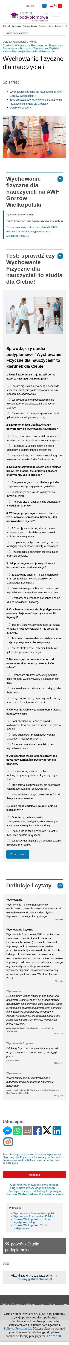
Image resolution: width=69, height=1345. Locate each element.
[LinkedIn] (57, 1133)
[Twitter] (47, 1132)
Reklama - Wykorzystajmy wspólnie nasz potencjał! (23, 1304)
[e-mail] (27, 1133)
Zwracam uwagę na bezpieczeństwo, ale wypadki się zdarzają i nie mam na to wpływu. (33, 590)
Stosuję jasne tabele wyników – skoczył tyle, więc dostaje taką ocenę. (32, 832)
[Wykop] (8, 1144)
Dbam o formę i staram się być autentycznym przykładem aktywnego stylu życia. (32, 775)
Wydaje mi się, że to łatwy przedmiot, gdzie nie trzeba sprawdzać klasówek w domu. (34, 457)
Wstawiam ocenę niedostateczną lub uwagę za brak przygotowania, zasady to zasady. (30, 403)
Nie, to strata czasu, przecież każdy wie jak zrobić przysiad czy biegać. (32, 650)
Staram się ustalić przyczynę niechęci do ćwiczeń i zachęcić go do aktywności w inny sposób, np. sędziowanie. (33, 389)
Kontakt (52, 1304)
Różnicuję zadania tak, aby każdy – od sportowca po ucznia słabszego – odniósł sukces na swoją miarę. (31, 532)
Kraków (57, 26)
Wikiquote (58, 1033)
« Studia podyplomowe (16, 32)
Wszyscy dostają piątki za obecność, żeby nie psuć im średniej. (34, 842)
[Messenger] (7, 1133)
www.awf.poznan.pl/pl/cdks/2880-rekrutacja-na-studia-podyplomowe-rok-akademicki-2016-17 (32, 231)
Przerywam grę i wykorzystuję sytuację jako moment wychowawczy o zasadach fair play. (33, 678)
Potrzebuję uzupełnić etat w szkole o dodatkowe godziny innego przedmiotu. (30, 447)
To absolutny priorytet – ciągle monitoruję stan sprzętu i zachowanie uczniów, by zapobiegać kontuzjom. (33, 578)
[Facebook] (37, 1133)
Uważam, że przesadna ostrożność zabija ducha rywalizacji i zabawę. (33, 599)
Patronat (64, 1304)
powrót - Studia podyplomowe (22, 1245)
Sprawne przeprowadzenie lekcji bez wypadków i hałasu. (30, 746)
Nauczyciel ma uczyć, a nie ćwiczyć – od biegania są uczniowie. (33, 796)
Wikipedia (58, 920)
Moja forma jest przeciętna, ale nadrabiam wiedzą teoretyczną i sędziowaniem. (33, 786)
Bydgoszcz (16, 26)
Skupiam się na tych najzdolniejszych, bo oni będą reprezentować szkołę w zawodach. (33, 544)
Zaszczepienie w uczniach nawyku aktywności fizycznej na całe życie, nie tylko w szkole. (34, 724)
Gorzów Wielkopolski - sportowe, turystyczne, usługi (32, 1221)
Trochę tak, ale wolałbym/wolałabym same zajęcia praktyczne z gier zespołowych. (34, 640)
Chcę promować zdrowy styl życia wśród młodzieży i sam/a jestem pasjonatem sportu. (33, 438)
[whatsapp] (17, 1133)
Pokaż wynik (18, 854)
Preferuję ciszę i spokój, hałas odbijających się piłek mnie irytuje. (34, 503)
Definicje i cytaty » (20, 107)
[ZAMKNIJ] (55, 1336)
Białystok (6, 26)
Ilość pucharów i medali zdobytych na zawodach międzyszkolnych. (31, 736)
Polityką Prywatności (17, 1328)
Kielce (50, 26)
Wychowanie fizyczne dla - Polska (33, 1216)
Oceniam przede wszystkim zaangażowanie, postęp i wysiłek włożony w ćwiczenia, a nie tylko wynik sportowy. (32, 821)
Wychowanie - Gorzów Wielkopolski (34, 1213)
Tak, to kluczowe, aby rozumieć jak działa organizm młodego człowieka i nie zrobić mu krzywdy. (33, 628)
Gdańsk (26, 26)
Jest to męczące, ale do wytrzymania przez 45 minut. (31, 494)
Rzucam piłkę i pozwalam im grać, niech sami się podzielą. (32, 553)
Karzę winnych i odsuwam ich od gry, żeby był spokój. (34, 690)
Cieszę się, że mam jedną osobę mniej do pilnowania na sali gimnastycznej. (33, 415)
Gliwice (34, 26)
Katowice (43, 26)
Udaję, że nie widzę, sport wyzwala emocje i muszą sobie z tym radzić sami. (34, 700)
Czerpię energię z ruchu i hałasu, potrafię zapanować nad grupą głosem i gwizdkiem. (33, 484)
